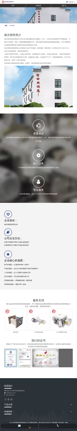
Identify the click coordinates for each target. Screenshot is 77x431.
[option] (16, 321)
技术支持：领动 (63, 422)
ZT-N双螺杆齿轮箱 (61, 332)
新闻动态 (38, 5)
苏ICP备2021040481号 (45, 422)
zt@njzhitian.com (10, 393)
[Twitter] (5, 399)
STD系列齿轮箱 (38, 332)
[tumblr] (8, 399)
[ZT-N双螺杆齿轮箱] (61, 320)
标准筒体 (15, 332)
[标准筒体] (16, 320)
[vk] (11, 399)
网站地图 (54, 422)
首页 (12, 5)
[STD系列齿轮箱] (38, 320)
